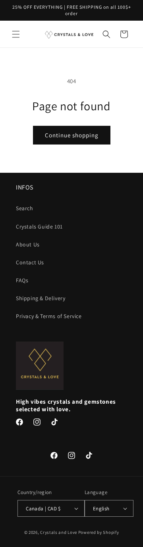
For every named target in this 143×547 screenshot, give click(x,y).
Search (24, 208)
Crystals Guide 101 (39, 226)
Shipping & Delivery (40, 298)
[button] (16, 34)
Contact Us (30, 262)
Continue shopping (72, 135)
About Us (28, 244)
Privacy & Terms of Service (49, 316)
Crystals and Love (58, 532)
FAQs (22, 280)
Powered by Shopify (98, 532)
